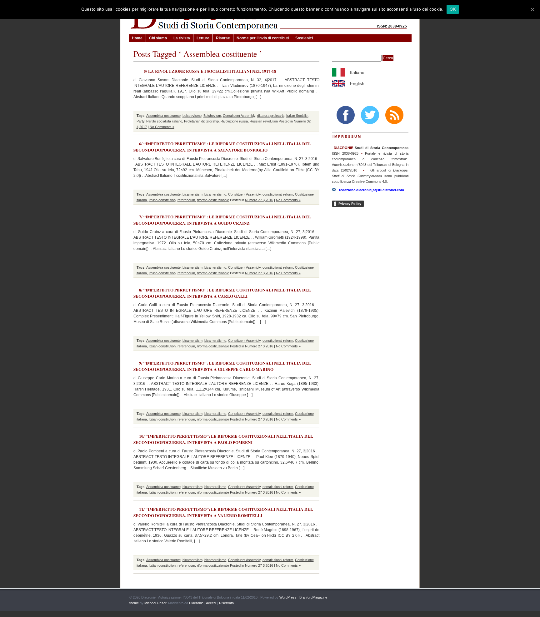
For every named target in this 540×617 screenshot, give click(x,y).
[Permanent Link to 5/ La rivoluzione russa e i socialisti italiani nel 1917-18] (138, 69)
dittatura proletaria (270, 115)
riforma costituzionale (213, 200)
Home (137, 38)
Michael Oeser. (155, 603)
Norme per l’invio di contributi (263, 38)
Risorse (223, 38)
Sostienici (304, 38)
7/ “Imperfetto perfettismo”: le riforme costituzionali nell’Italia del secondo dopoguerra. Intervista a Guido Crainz (222, 220)
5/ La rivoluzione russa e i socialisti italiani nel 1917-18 (210, 71)
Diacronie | (197, 603)
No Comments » (162, 127)
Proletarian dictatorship (201, 121)
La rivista (181, 38)
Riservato (226, 603)
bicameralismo (215, 194)
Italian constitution (162, 200)
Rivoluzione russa (234, 121)
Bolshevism (212, 115)
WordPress (288, 597)
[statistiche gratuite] (404, 597)
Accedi (211, 603)
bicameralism (192, 194)
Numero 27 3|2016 (259, 200)
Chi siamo (158, 38)
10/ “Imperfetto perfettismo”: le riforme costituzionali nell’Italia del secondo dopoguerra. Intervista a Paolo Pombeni (223, 439)
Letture (203, 38)
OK (453, 9)
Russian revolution (264, 121)
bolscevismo (192, 115)
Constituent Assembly (239, 115)
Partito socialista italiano (164, 121)
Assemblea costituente (163, 115)
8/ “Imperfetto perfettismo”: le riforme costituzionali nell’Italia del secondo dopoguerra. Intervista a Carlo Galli (222, 293)
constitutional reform (277, 194)
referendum (186, 200)
